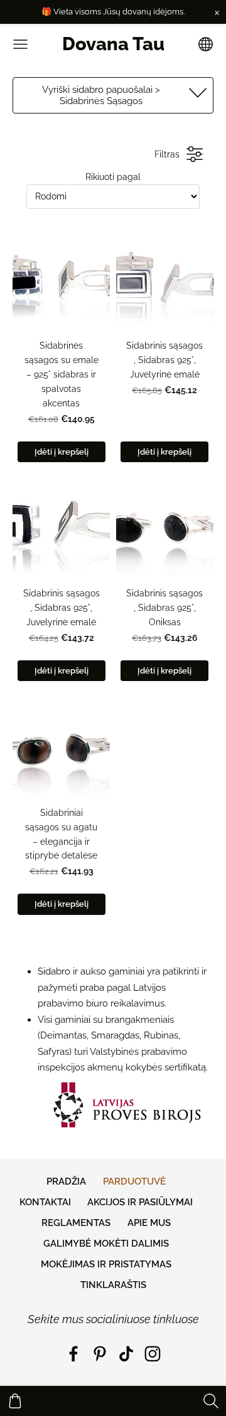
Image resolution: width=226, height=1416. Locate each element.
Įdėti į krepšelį (62, 452)
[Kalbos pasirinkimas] (205, 44)
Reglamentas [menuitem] (75, 1222)
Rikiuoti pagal (113, 177)
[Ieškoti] (211, 1401)
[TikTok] (126, 1354)
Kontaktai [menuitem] (45, 1202)
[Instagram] (152, 1354)
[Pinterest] (100, 1354)
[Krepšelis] (15, 1401)
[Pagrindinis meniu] (20, 44)
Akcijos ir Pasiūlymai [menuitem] (140, 1202)
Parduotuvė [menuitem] (134, 1181)
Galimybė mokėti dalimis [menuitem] (106, 1243)
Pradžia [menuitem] (66, 1181)
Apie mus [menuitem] (149, 1222)
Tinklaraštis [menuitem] (113, 1285)
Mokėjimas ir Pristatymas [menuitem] (106, 1264)
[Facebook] (73, 1354)
